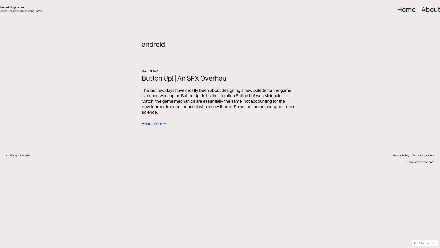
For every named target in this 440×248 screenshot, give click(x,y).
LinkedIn (25, 155)
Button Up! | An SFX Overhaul (185, 78)
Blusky (14, 155)
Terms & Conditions (423, 155)
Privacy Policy (401, 155)
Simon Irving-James (12, 7)
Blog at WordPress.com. (420, 162)
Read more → (154, 123)
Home (406, 9)
